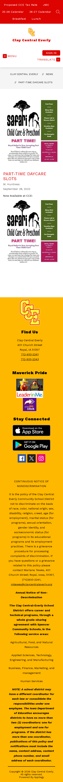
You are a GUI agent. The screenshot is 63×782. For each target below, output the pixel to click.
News (49, 74)
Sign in (51, 53)
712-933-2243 (30, 359)
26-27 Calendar (40, 11)
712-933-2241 (30, 354)
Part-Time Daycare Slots (35, 82)
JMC (46, 4)
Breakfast (19, 18)
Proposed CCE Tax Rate (20, 4)
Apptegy (39, 777)
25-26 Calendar (13, 11)
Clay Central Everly (24, 74)
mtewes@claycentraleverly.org (31, 584)
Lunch (36, 18)
